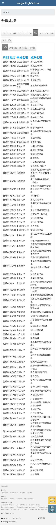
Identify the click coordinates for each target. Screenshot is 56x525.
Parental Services (44, 507)
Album (22, 492)
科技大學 (13, 48)
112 (19, 33)
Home (6, 12)
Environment (28, 499)
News (3, 490)
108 (41, 33)
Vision (12, 499)
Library (24, 509)
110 (30, 33)
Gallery (29, 492)
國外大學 (23, 48)
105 (4, 40)
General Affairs (34, 505)
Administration (6, 502)
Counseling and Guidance (26, 507)
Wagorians (14, 492)
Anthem (19, 499)
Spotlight (4, 492)
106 (52, 33)
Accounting (15, 509)
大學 (5, 47)
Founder (4, 499)
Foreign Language (7, 507)
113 (14, 33)
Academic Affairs (7, 505)
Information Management (38, 509)
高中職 (32, 48)
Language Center (7, 513)
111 (25, 33)
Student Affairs (21, 505)
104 (9, 40)
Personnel (5, 509)
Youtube (18, 519)
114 (9, 33)
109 (35, 32)
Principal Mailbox (9, 522)
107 (46, 33)
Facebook (6, 519)
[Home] (28, 3)
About (3, 496)
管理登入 (42, 518)
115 (3, 33)
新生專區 (4, 486)
